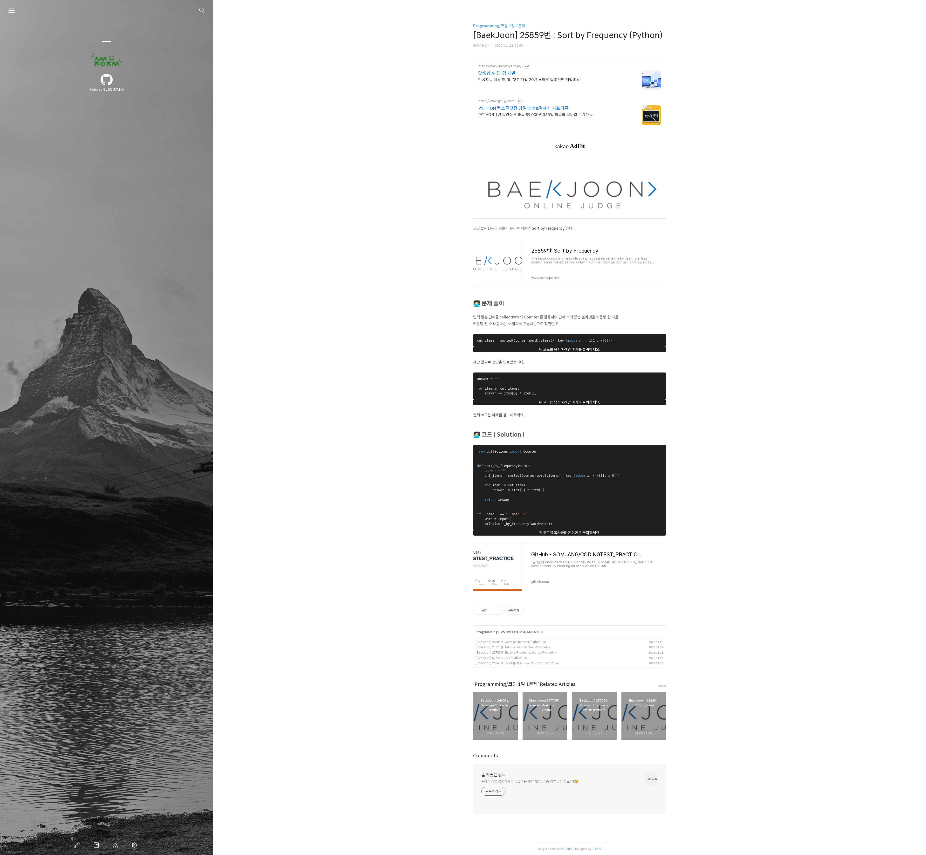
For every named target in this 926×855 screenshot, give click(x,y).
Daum (568, 849)
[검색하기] (202, 10)
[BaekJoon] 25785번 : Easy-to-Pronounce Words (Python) (514, 652)
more (662, 685)
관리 (135, 845)
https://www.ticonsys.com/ (499, 66)
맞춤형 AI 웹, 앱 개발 (497, 73)
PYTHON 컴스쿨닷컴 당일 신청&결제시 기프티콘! (524, 108)
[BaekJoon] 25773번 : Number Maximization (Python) (511, 647)
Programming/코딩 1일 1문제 (499, 25)
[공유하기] (491, 610)
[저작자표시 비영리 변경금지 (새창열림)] (530, 611)
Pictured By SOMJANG (106, 89)
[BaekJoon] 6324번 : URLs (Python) (499, 658)
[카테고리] (11, 10)
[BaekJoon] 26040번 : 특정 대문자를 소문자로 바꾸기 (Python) (515, 663)
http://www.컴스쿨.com (496, 101)
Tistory (596, 849)
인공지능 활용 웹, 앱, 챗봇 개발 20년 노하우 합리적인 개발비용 (529, 79)
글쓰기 (78, 845)
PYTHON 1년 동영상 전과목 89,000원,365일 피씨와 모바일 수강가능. (536, 114)
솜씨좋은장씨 (493, 775)
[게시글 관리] (497, 610)
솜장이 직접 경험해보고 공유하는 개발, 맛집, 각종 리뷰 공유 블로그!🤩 (529, 781)
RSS (116, 845)
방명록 (97, 845)
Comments (485, 756)
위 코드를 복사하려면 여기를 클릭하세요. (569, 349)
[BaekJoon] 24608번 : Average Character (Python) (508, 642)
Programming (487, 632)
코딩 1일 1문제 (509, 632)
